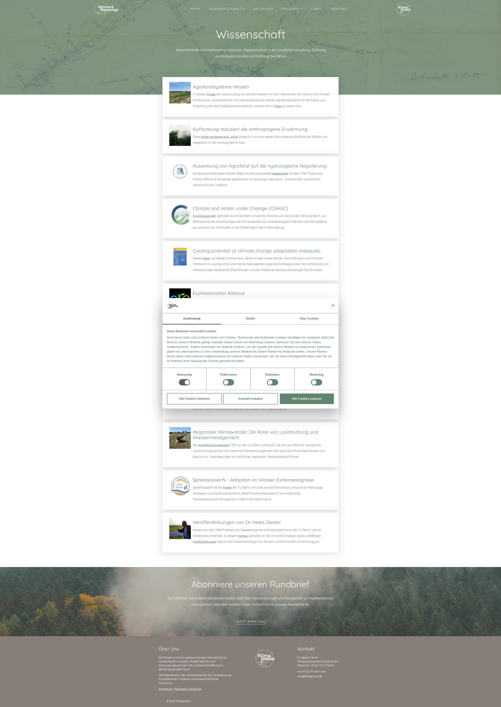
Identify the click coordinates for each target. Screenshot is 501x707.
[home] (106, 9)
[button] (227, 10)
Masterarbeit (280, 173)
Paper (206, 258)
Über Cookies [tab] (309, 318)
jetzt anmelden (250, 621)
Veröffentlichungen (204, 541)
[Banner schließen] (333, 305)
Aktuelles (263, 9)
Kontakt (339, 9)
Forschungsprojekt (204, 216)
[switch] (228, 382)
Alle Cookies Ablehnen (194, 398)
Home (196, 9)
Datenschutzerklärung (188, 689)
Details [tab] (250, 318)
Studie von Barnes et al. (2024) (219, 136)
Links (316, 9)
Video (278, 106)
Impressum (166, 689)
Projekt (211, 94)
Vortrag (242, 535)
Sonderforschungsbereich (213, 445)
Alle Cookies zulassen (307, 398)
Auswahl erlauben (250, 398)
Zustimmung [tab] (192, 318)
